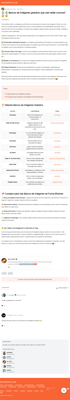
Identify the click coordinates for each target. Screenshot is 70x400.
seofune (9, 357)
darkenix (9, 370)
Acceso (2, 391)
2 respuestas (20, 9)
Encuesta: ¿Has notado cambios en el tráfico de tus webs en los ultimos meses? (24, 345)
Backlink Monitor (31, 386)
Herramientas (5, 19)
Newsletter (9, 391)
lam (10, 315)
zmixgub (11, 295)
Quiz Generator (9, 385)
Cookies (36, 391)
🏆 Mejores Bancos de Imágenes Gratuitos (18, 94)
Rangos (16, 391)
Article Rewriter (40, 385)
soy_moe (9, 361)
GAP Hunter (3, 386)
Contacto (22, 391)
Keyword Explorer (29, 385)
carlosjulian (9, 352)
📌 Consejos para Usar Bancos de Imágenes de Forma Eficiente (24, 97)
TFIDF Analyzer (12, 386)
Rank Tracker (21, 386)
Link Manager (18, 385)
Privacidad (29, 391)
